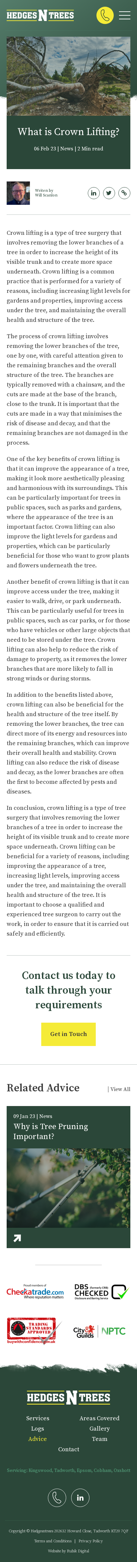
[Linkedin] (94, 193)
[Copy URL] (124, 193)
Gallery (99, 1429)
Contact (68, 1449)
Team (99, 1439)
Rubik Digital (78, 1551)
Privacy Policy (90, 1541)
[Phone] (105, 15)
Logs (37, 1429)
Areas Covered (99, 1418)
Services (37, 1418)
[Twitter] (109, 193)
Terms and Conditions (52, 1541)
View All (120, 1089)
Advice (37, 1439)
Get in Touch (68, 1034)
